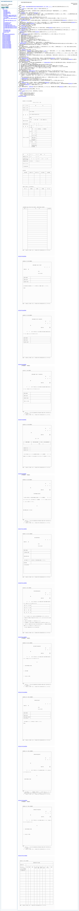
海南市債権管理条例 (39, 6)
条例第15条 (24, 82)
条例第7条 (23, 17)
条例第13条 (24, 49)
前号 (25, 42)
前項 (31, 18)
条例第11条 (23, 29)
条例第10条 (23, 25)
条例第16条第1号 (23, 88)
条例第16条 (31, 86)
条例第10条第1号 (24, 27)
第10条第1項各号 (25, 78)
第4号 (22, 42)
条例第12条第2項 (23, 43)
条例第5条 (23, 12)
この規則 (22, 6)
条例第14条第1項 (25, 58)
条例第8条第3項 (24, 20)
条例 (35, 8)
